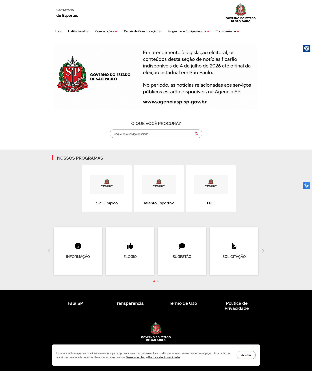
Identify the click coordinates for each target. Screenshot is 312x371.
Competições (104, 31)
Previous (49, 251)
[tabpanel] (78, 251)
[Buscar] (196, 134)
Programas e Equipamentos (187, 31)
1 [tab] (154, 281)
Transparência (226, 31)
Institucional (76, 31)
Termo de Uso (183, 303)
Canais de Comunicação (140, 31)
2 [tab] (158, 281)
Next (263, 251)
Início (58, 31)
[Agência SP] (176, 102)
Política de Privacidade (237, 305)
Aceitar (246, 355)
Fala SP (75, 303)
